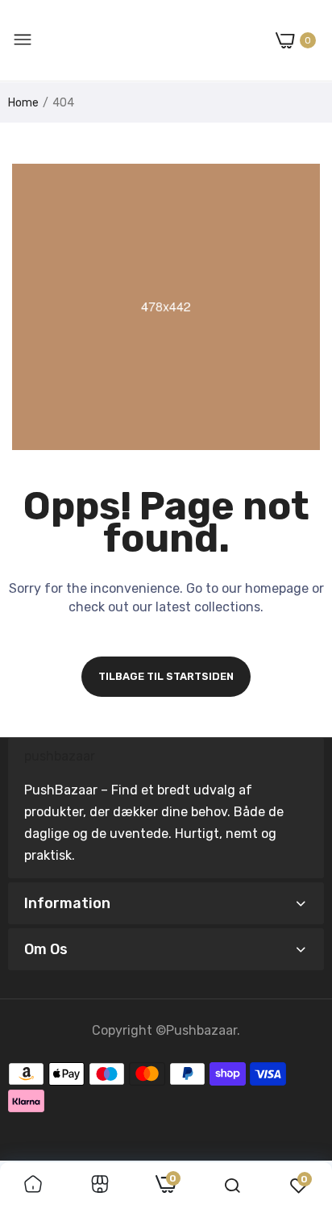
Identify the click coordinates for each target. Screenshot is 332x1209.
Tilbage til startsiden (166, 676)
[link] (33, 1185)
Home (23, 103)
